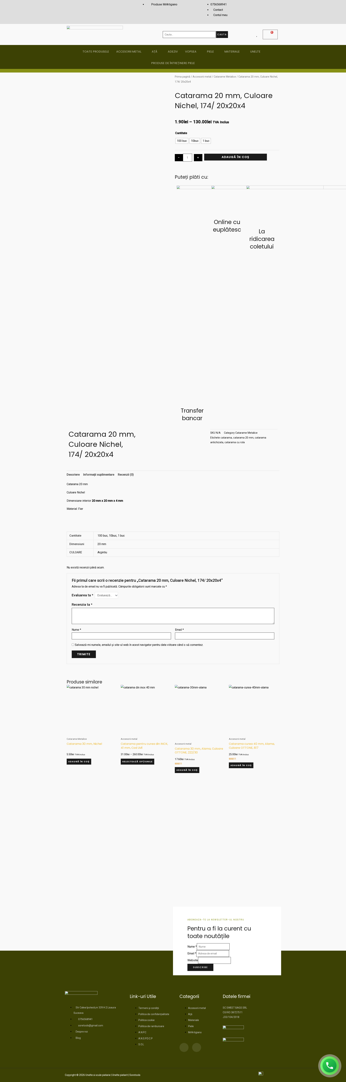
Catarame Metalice (225, 76)
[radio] (182, 141)
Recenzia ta (82, 604)
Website (192, 960)
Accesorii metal (202, 76)
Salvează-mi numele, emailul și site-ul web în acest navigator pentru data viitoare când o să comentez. (139, 645)
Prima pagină (182, 76)
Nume (76, 629)
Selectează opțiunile (137, 761)
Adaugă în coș (235, 157)
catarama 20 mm (243, 437)
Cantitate (181, 133)
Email (179, 629)
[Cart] (270, 34)
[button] (140, 432)
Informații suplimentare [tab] (98, 474)
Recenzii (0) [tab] (126, 474)
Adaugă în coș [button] (79, 761)
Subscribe (200, 967)
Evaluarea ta (82, 595)
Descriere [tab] (73, 474)
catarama (226, 437)
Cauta (222, 34)
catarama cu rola (235, 442)
